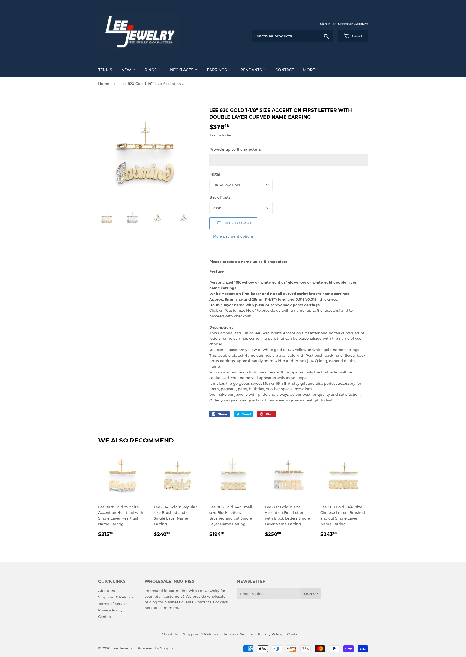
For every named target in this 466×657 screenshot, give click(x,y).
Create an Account (353, 24)
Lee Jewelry (122, 648)
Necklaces (182, 69)
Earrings (217, 69)
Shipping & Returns (115, 597)
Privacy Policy (110, 610)
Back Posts (220, 197)
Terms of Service (113, 603)
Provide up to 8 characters (235, 149)
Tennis (105, 69)
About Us (106, 591)
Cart (356, 35)
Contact (284, 69)
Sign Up (311, 594)
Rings (151, 69)
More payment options (233, 236)
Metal (214, 174)
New (126, 69)
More (309, 69)
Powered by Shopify (156, 648)
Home (103, 83)
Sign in (325, 24)
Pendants (251, 69)
